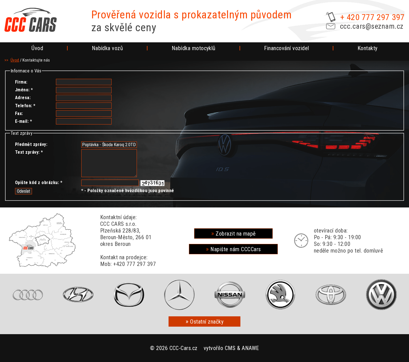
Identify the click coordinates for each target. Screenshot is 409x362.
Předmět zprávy (30, 144)
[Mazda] (128, 294)
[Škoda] (280, 294)
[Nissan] (230, 294)
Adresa (22, 97)
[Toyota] (331, 294)
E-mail (21, 121)
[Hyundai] (78, 294)
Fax (18, 113)
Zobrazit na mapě (236, 233)
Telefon (23, 105)
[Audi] (27, 294)
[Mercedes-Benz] (179, 294)
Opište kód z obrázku (36, 182)
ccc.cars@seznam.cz (371, 26)
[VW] (381, 294)
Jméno (21, 89)
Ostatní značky (206, 321)
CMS (230, 348)
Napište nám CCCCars (235, 249)
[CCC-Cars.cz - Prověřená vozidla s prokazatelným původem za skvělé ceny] (30, 20)
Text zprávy (26, 152)
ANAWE (250, 348)
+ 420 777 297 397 (372, 17)
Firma (20, 82)
